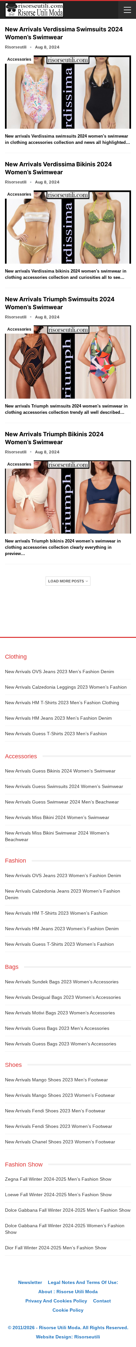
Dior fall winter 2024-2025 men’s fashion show (55, 1247)
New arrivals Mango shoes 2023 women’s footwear (60, 1095)
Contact (102, 1300)
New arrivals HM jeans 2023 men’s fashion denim (58, 718)
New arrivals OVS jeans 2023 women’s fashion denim (63, 875)
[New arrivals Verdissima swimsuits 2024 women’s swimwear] (68, 92)
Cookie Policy (68, 1310)
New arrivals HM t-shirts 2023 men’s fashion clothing (62, 702)
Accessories (19, 59)
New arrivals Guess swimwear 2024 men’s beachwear (62, 802)
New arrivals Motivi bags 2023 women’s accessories (60, 1012)
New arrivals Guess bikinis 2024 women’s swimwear (60, 770)
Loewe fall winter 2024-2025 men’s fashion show (58, 1194)
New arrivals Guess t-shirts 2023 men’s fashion (56, 733)
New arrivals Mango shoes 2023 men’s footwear (56, 1079)
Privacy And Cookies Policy (56, 1300)
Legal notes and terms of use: (83, 1282)
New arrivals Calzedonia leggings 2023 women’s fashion (66, 687)
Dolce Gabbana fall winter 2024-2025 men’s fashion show (67, 1210)
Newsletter (30, 1282)
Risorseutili (87, 1336)
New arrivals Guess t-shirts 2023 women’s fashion (59, 944)
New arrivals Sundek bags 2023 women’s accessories (62, 981)
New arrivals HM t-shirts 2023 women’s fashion (56, 913)
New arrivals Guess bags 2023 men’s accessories (57, 1028)
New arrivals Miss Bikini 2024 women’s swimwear (57, 817)
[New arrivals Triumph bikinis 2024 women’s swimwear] (68, 497)
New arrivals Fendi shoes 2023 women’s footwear (58, 1126)
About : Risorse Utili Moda (68, 1291)
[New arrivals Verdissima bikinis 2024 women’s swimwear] (68, 227)
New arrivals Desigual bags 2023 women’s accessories (63, 997)
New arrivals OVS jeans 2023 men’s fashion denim (59, 671)
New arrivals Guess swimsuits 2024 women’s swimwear (64, 786)
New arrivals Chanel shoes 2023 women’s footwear (60, 1141)
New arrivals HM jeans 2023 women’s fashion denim (62, 928)
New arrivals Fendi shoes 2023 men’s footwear (55, 1110)
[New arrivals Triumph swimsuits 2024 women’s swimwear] (68, 362)
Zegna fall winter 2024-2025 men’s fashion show (58, 1179)
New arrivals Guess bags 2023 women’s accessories (60, 1043)
